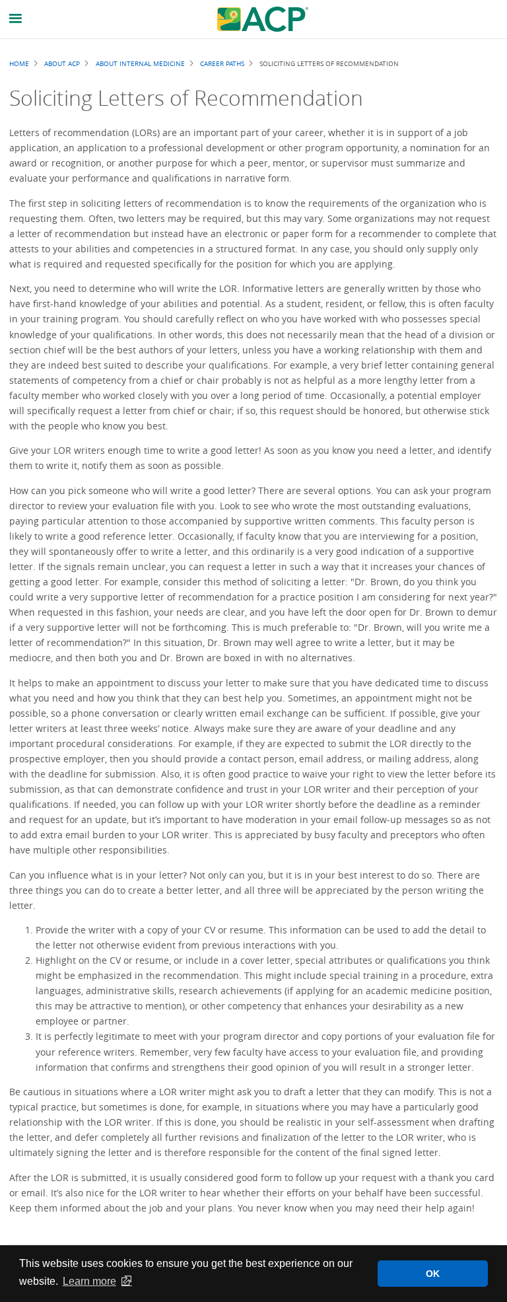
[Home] (262, 19)
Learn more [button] (89, 1281)
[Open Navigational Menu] (15, 19)
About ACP (62, 63)
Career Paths (222, 63)
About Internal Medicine (140, 63)
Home (19, 63)
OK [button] (433, 1273)
